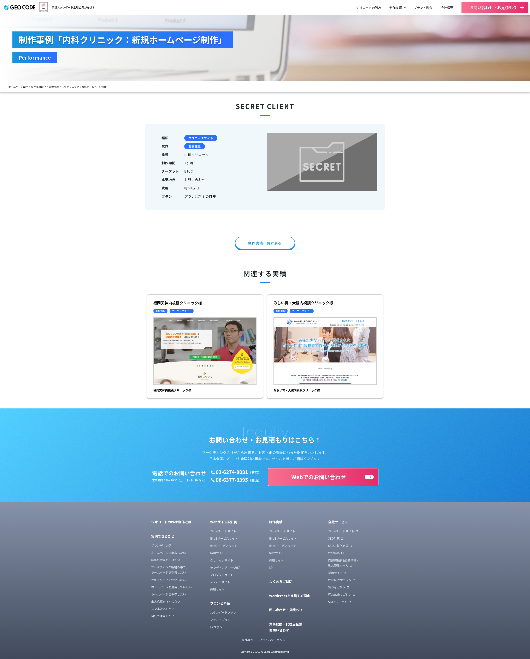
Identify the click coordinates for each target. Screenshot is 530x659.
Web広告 (334, 553)
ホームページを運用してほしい (171, 587)
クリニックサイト (200, 138)
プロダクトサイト (221, 575)
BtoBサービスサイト (224, 538)
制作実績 (395, 7)
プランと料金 (220, 603)
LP (271, 567)
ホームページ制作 (18, 86)
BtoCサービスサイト (223, 546)
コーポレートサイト (223, 531)
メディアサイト (220, 582)
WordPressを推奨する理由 (289, 595)
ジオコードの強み (368, 7)
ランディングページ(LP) (226, 567)
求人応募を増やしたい (165, 601)
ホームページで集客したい (168, 553)
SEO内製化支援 (338, 546)
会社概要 (447, 7)
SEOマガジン (336, 587)
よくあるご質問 (280, 581)
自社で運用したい (162, 616)
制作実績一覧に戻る (265, 242)
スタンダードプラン (223, 612)
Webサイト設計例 (223, 521)
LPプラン (216, 627)
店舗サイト (217, 553)
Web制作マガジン (340, 580)
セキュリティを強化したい (168, 580)
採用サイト (217, 589)
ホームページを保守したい (168, 594)
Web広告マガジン (340, 594)
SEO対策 (334, 538)
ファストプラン (220, 620)
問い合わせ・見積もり (285, 609)
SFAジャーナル (337, 602)
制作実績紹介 (38, 86)
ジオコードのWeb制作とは (171, 521)
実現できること (162, 536)
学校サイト (276, 553)
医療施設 (54, 86)
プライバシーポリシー (273, 640)
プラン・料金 (423, 7)
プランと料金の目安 (200, 196)
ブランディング (161, 545)
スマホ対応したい (162, 609)
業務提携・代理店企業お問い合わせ (285, 627)
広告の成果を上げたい (165, 560)
